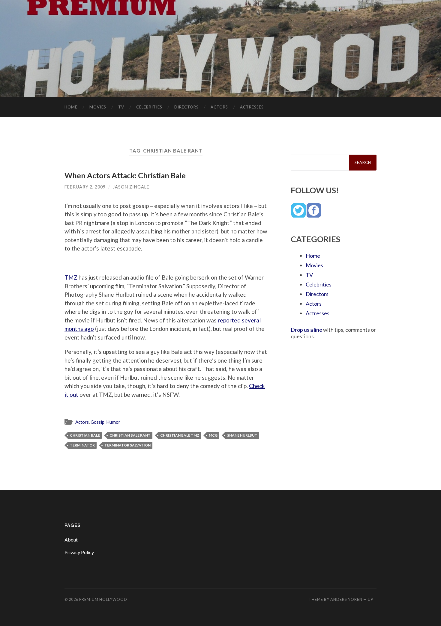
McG (213, 435)
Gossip (97, 422)
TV (121, 107)
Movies (97, 107)
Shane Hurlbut (242, 435)
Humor (113, 422)
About (71, 539)
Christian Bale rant (130, 435)
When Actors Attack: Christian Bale (125, 175)
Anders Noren (346, 599)
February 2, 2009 (85, 186)
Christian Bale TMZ (179, 435)
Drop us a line (306, 329)
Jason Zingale (131, 186)
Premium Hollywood (103, 599)
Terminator (82, 445)
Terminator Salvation (127, 445)
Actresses (252, 107)
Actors (219, 107)
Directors (186, 107)
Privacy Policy (79, 552)
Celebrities (149, 107)
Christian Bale (85, 435)
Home (70, 107)
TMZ (70, 277)
